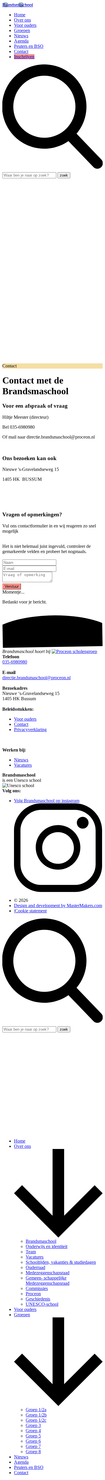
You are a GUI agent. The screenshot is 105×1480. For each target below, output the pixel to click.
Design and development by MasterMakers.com (58, 905)
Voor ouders (25, 25)
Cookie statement (31, 910)
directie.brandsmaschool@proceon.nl (36, 677)
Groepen (22, 30)
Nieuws (21, 35)
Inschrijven (24, 56)
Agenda (21, 40)
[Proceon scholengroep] (74, 651)
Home (19, 14)
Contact (21, 51)
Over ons (22, 19)
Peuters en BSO (28, 46)
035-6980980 (14, 661)
